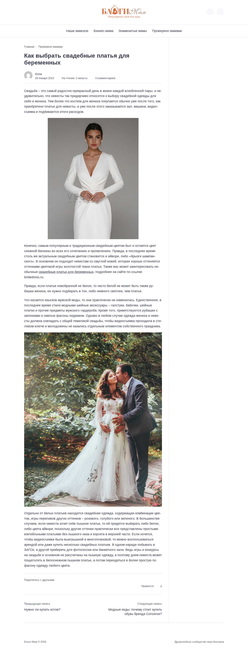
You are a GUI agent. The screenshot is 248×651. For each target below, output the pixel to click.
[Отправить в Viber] (40, 586)
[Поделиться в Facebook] (26, 586)
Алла (38, 74)
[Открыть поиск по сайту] (220, 11)
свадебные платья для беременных (66, 272)
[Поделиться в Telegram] (33, 586)
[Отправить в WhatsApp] (47, 586)
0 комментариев (105, 78)
